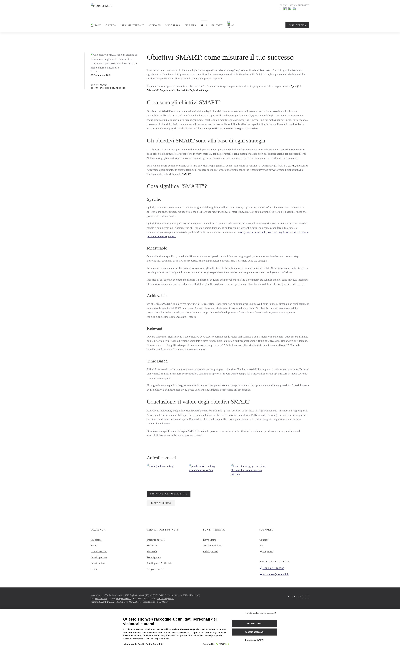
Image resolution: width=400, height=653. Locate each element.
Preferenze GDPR (254, 640)
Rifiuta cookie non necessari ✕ (261, 613)
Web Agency (172, 25)
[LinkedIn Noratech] (294, 8)
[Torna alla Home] (110, 8)
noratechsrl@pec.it (165, 598)
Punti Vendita (297, 25)
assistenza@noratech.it (275, 574)
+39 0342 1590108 (288, 5)
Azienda (111, 25)
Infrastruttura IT (132, 25)
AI (232, 25)
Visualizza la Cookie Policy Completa (143, 644)
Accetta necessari (254, 632)
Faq (261, 545)
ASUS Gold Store (212, 545)
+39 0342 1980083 (273, 568)
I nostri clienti (98, 563)
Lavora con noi (99, 551)
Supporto (303, 5)
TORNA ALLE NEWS (161, 503)
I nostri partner (99, 557)
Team (94, 545)
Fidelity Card (210, 551)
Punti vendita (214, 529)
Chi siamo (96, 539)
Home (98, 25)
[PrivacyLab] (222, 644)
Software (155, 25)
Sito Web (152, 551)
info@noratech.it (123, 598)
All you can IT (155, 569)
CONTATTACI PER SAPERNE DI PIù (168, 494)
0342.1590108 (101, 598)
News (204, 25)
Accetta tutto (254, 623)
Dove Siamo (210, 539)
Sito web (190, 25)
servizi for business (163, 529)
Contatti (217, 25)
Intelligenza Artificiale (159, 563)
